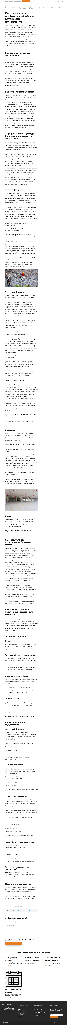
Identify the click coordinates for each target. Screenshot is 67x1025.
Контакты (58, 7)
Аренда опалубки (22, 1012)
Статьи (51, 7)
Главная (14, 7)
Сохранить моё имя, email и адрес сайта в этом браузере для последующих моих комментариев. (20, 940)
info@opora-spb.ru (9, 1)
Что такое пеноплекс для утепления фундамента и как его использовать (52, 959)
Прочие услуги (21, 1013)
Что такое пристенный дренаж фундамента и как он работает (13, 959)
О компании (20, 1010)
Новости (20, 1016)
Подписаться (54, 1016)
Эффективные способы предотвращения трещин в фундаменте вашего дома (33, 959)
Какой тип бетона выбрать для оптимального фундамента (13, 991)
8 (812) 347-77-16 (17, 1)
